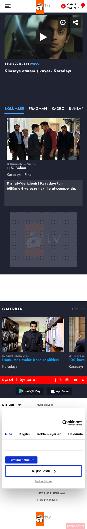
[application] (43, 264)
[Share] (80, 7)
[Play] (43, 264)
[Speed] (67, 7)
